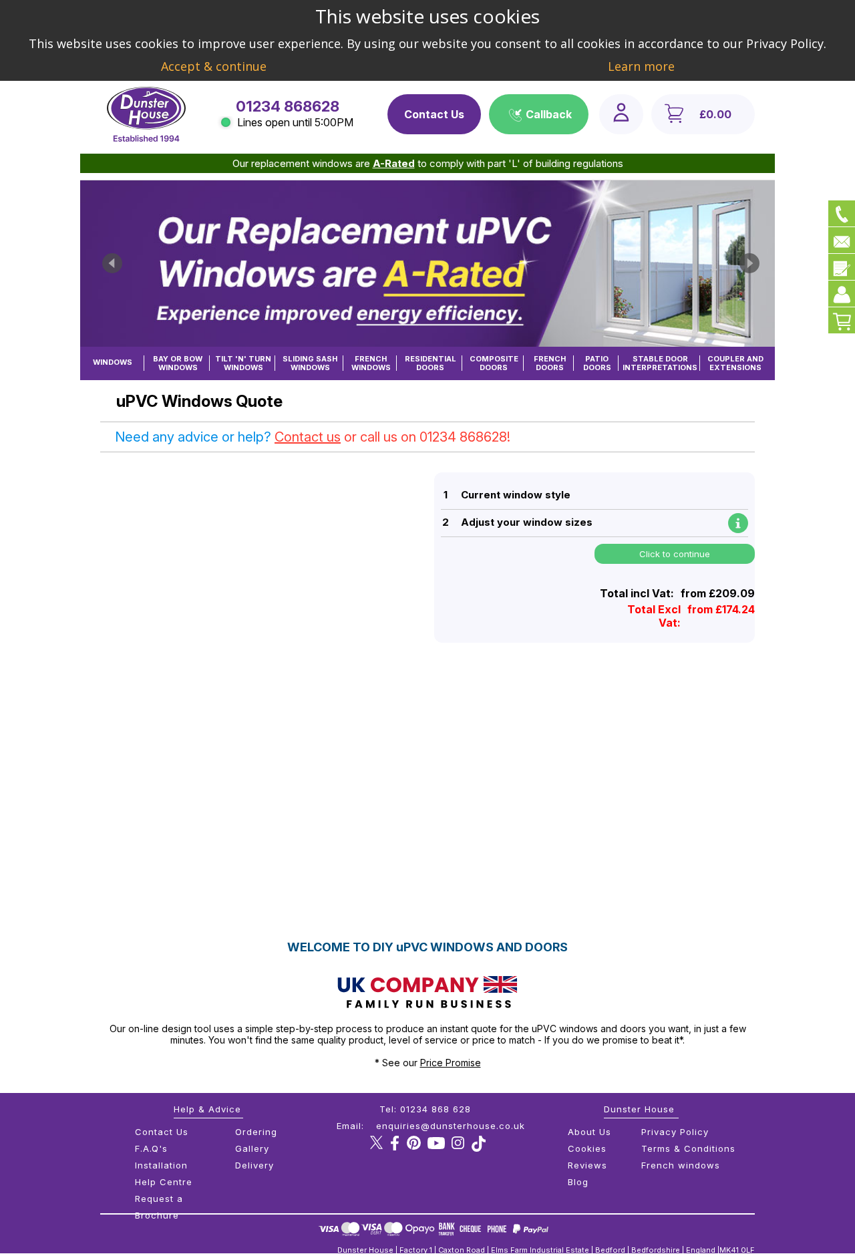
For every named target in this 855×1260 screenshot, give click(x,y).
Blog (578, 1181)
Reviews (587, 1165)
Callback (549, 114)
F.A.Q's (151, 1148)
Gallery (252, 1148)
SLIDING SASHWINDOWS (310, 363)
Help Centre (163, 1181)
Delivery (254, 1165)
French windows (680, 1165)
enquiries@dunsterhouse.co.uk (450, 1125)
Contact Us (434, 114)
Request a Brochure (159, 1207)
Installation (161, 1165)
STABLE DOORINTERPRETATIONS (660, 363)
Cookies (587, 1148)
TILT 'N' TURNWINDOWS (243, 363)
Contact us (308, 437)
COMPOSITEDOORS (494, 363)
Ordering (256, 1131)
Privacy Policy (675, 1131)
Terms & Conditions (688, 1148)
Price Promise (450, 1062)
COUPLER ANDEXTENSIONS (735, 363)
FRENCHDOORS (550, 363)
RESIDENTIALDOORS (430, 363)
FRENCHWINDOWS (371, 363)
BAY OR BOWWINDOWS (177, 363)
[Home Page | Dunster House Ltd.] (146, 138)
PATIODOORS (597, 363)
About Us (589, 1131)
